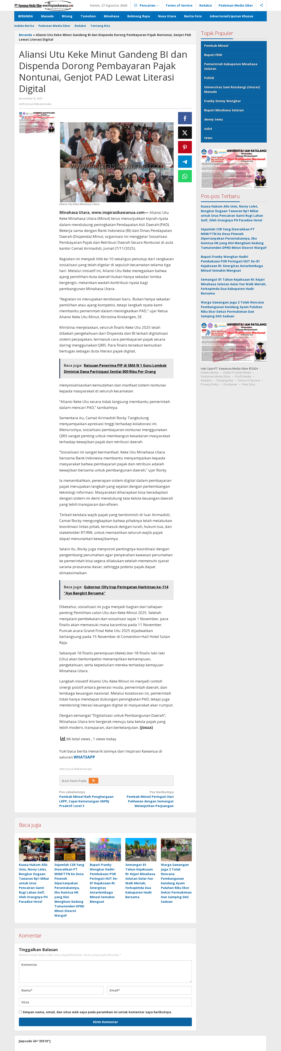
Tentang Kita (224, 380)
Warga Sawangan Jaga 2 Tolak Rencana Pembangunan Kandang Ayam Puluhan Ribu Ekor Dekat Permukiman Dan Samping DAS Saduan (176, 883)
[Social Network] (261, 5)
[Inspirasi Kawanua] (43, 5)
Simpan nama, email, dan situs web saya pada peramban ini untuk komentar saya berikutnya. (97, 1012)
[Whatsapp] (185, 176)
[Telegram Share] (185, 161)
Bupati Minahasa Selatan (224, 110)
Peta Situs (248, 384)
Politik (209, 78)
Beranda (25, 35)
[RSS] (93, 781)
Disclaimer (230, 384)
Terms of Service (249, 380)
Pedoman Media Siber (216, 376)
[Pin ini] (185, 147)
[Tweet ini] (185, 132)
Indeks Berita (209, 372)
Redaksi (206, 380)
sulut (208, 128)
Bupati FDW (213, 55)
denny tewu (213, 119)
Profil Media (243, 376)
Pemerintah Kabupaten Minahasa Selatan (230, 66)
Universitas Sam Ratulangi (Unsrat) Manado (232, 89)
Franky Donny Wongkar (222, 101)
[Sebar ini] (185, 118)
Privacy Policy (210, 384)
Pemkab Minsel (216, 45)
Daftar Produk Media (237, 372)
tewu (208, 138)
